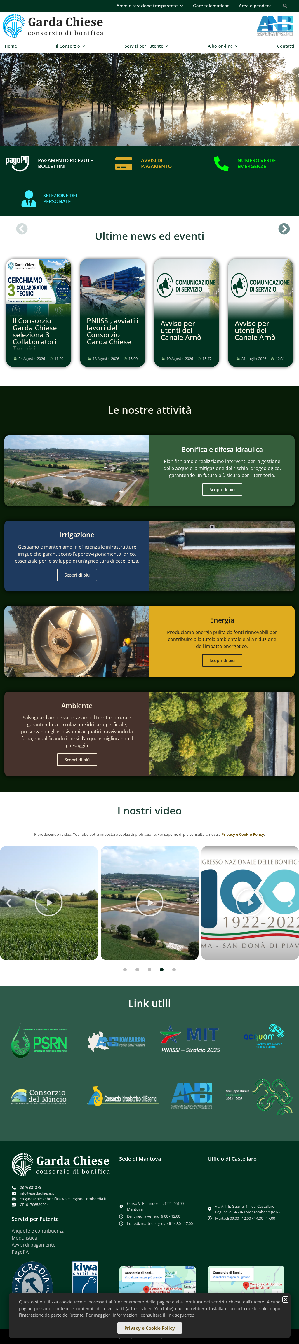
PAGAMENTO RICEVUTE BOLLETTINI (65, 163)
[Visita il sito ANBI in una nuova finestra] (191, 1096)
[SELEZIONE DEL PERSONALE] (28, 198)
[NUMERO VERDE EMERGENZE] (221, 163)
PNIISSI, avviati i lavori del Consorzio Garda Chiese (112, 331)
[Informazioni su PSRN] (40, 1041)
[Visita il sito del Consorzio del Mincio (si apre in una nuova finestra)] (39, 1096)
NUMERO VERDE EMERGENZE (256, 163)
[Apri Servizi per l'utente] (167, 46)
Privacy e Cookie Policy (242, 834)
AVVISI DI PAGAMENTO (156, 163)
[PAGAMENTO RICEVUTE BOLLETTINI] (17, 163)
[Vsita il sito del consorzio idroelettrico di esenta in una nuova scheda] (123, 1096)
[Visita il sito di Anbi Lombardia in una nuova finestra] (115, 1041)
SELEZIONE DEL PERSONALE (60, 198)
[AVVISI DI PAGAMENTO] (123, 163)
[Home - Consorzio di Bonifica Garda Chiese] (53, 26)
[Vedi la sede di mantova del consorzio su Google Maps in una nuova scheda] (157, 1290)
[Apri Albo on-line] (236, 46)
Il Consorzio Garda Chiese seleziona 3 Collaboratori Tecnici (35, 334)
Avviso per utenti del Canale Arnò (181, 330)
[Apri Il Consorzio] (84, 46)
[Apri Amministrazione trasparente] (181, 5)
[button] (22, 229)
